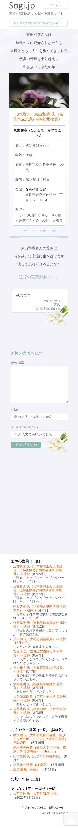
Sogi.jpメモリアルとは (34, 807)
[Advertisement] (39, 511)
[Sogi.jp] (22, 9)
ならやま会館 (35, 189)
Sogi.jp (42, 230)
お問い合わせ (56, 807)
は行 (54, 230)
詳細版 (57, 730)
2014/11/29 (28, 230)
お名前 (15, 409)
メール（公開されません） (26, 427)
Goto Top (71, 821)
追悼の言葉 (17, 362)
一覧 (35, 561)
